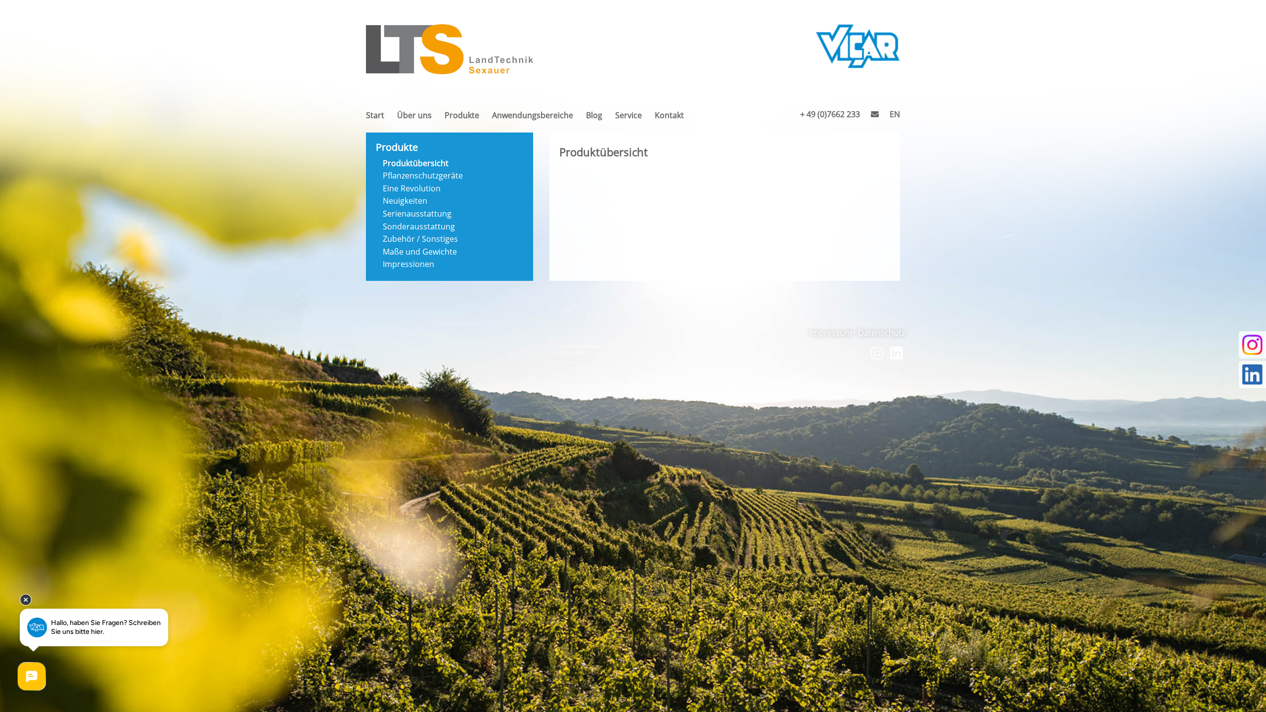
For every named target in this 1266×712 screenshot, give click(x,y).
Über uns (414, 118)
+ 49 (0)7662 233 (830, 117)
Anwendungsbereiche (532, 118)
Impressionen (408, 264)
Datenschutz (881, 332)
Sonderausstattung (419, 226)
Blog (594, 118)
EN (895, 117)
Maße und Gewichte (420, 251)
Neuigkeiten (405, 200)
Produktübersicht (416, 163)
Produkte (462, 118)
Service (628, 118)
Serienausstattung (417, 213)
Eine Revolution (412, 188)
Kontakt (669, 118)
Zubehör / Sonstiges (420, 238)
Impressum (831, 332)
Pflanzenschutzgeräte (423, 175)
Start (375, 118)
